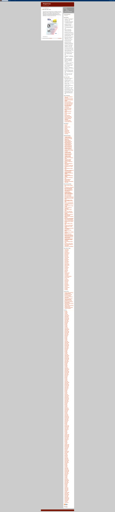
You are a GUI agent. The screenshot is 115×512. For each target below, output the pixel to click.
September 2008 (67, 355)
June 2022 (66, 485)
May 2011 (66, 391)
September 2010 (67, 382)
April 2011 (66, 390)
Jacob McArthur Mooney (68, 276)
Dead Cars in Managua (68, 101)
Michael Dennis (67, 259)
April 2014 (66, 422)
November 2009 (67, 371)
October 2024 (66, 493)
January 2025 (66, 495)
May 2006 (66, 324)
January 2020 (66, 461)
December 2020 (67, 471)
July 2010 (66, 380)
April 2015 (66, 430)
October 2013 (66, 415)
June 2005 (66, 312)
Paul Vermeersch (67, 287)
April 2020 (66, 463)
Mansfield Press (67, 131)
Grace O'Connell (67, 277)
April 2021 (66, 475)
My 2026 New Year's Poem (68, 294)
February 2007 (67, 334)
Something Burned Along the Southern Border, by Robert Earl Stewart (69, 240)
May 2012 (66, 404)
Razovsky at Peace (67, 115)
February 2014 (67, 420)
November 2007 (67, 344)
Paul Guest (66, 266)
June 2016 (66, 442)
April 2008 (66, 350)
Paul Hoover (66, 268)
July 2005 (66, 313)
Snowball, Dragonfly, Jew (68, 117)
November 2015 (67, 435)
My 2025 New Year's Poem (68, 300)
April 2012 (66, 403)
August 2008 (66, 354)
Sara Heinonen (67, 267)
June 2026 (66, 501)
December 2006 (67, 332)
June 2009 (66, 365)
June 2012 (66, 405)
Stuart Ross (67, 10)
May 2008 (66, 351)
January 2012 (66, 400)
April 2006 (66, 323)
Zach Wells (66, 288)
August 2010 (66, 381)
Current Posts (66, 502)
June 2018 (66, 454)
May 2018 (66, 453)
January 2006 (66, 320)
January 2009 (66, 360)
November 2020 (67, 470)
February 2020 (67, 462)
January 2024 (66, 490)
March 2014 (66, 421)
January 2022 (66, 481)
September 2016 (67, 444)
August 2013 (66, 414)
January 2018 (66, 452)
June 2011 (66, 392)
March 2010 (66, 375)
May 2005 (66, 311)
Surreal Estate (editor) (68, 120)
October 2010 (66, 383)
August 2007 (66, 341)
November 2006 (67, 331)
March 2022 (66, 483)
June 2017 (66, 450)
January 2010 (66, 373)
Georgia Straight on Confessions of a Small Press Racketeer (69, 176)
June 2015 (66, 432)
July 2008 (66, 353)
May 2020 (66, 464)
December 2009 (67, 372)
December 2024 (67, 494)
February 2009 (67, 361)
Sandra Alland (67, 249)
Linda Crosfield (67, 257)
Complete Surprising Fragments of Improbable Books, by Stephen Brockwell (69, 193)
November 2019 (67, 460)
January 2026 (66, 500)
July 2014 (66, 424)
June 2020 (66, 465)
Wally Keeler (66, 270)
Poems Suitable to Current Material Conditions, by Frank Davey (69, 201)
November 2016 (67, 445)
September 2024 (67, 492)
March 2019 (66, 455)
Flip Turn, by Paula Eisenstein (69, 202)
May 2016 (66, 441)
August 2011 (66, 394)
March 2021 (66, 474)
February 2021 (67, 473)
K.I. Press (66, 278)
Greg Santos (66, 281)
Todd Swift (66, 286)
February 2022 (67, 482)
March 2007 (66, 335)
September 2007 (67, 342)
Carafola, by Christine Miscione (69, 220)
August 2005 (66, 314)
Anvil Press (66, 124)
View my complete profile (68, 11)
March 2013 (66, 411)
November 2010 (67, 384)
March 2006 (66, 322)
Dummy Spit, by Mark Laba (68, 211)
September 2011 (67, 395)
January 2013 (66, 410)
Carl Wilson (66, 289)
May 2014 (66, 423)
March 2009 (66, 362)
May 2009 (66, 364)
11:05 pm (51, 38)
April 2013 (66, 412)
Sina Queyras (66, 279)
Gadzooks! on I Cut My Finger (69, 165)
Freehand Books (67, 130)
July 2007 (66, 340)
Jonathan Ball (66, 250)
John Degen (66, 258)
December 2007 (67, 345)
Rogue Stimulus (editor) (68, 116)
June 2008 (66, 352)
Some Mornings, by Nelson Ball (69, 187)
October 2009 (66, 370)
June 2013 (66, 413)
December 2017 (67, 451)
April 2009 (66, 363)
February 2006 (67, 321)
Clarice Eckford (67, 261)
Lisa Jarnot (66, 269)
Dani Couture (66, 256)
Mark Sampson (67, 280)
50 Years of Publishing (68, 295)
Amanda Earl (66, 260)
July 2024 (66, 491)
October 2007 (66, 343)
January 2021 (66, 472)
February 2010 (67, 374)
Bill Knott (66, 271)
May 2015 (66, 431)
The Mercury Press (67, 132)
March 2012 (66, 402)
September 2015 (67, 434)
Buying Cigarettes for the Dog (69, 98)
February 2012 (67, 401)
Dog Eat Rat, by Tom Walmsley (69, 246)
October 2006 (66, 330)
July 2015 (66, 433)
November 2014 (67, 425)
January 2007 (66, 333)
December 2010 (67, 385)
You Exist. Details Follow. (68, 121)
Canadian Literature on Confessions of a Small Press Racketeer (69, 173)
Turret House (66, 133)
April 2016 (66, 440)
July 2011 (66, 393)
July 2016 (66, 443)
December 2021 (67, 480)
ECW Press (66, 129)
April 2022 (66, 484)
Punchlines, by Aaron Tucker (69, 243)
